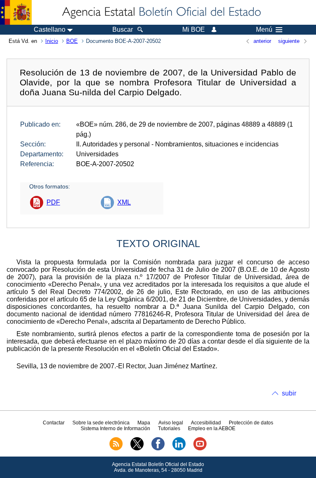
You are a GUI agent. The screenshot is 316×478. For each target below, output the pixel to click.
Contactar (54, 423)
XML (124, 202)
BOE (72, 41)
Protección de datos (251, 423)
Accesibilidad (206, 423)
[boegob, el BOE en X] (137, 449)
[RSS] (116, 449)
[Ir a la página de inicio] (161, 12)
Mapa (143, 423)
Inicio (51, 41)
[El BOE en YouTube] (200, 449)
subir (289, 393)
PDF (53, 202)
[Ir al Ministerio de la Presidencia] (16, 12)
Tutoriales (169, 428)
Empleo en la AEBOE (211, 428)
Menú (264, 29)
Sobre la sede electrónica (101, 423)
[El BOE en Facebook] (158, 449)
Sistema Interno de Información (115, 428)
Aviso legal (170, 423)
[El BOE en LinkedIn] (179, 449)
